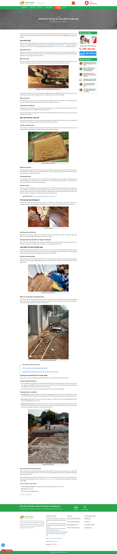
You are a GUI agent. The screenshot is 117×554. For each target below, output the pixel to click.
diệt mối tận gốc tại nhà (58, 46)
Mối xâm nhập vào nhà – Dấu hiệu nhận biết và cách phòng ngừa (89, 69)
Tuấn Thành (64, 21)
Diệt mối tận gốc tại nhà (73, 527)
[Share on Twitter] (23, 495)
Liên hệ (64, 7)
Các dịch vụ (87, 521)
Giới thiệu (32, 7)
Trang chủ (24, 7)
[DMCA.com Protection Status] (50, 547)
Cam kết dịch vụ (88, 527)
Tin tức (57, 7)
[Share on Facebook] (21, 495)
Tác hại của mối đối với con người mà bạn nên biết (89, 85)
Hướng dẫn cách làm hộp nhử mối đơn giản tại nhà (89, 80)
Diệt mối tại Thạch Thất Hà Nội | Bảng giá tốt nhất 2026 (89, 64)
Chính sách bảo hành (89, 524)
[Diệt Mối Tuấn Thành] (27, 3)
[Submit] (73, 3)
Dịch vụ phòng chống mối (73, 521)
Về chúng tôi (87, 518)
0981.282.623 (93, 3)
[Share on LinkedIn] (30, 495)
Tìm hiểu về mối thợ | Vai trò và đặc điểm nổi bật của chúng (89, 90)
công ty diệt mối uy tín (50, 479)
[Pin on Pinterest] (28, 495)
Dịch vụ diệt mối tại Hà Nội (73, 518)
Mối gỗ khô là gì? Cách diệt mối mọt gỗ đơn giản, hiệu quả (89, 75)
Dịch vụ (40, 7)
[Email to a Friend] (26, 495)
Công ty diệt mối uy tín (72, 524)
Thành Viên (48, 7)
